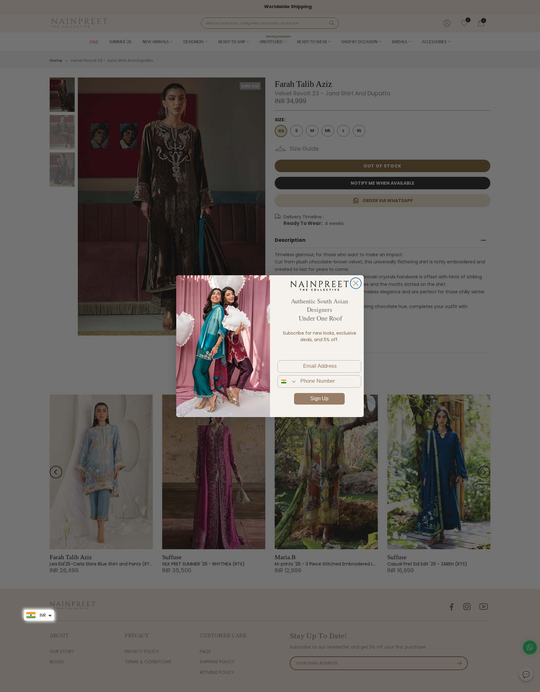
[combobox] (287, 381)
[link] (319, 285)
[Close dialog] (355, 283)
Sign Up (319, 398)
